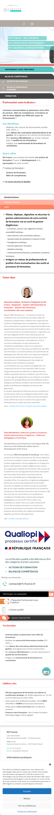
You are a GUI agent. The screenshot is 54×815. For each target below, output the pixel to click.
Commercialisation (12, 202)
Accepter (27, 791)
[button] (50, 764)
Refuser (27, 798)
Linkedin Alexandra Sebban (36, 406)
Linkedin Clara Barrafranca (18, 518)
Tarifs (6, 207)
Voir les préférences (27, 805)
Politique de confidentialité (27, 811)
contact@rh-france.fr (20, 751)
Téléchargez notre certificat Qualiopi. (11, 577)
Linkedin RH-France (16, 406)
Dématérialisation (11, 197)
